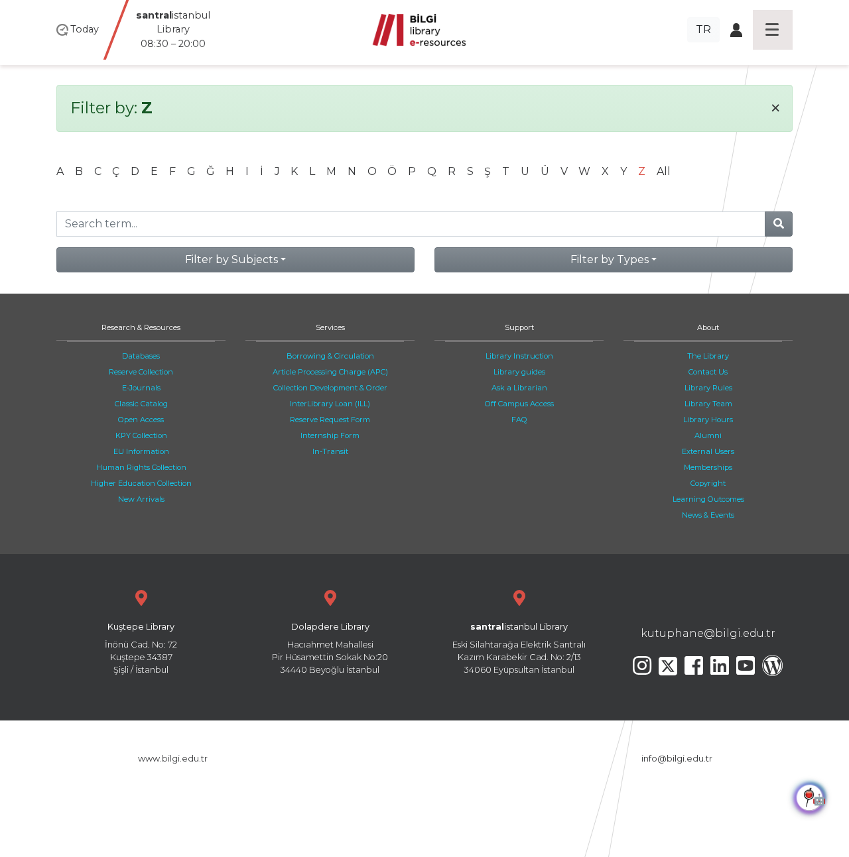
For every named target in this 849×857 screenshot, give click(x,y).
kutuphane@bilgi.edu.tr (708, 633)
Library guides (519, 371)
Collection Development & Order (330, 387)
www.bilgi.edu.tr (173, 759)
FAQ (519, 419)
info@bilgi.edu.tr (676, 759)
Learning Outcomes (708, 499)
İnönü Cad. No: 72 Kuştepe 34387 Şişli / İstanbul (141, 648)
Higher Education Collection (141, 483)
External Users (708, 451)
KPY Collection (141, 435)
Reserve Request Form (330, 419)
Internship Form (329, 435)
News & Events (708, 515)
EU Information (141, 451)
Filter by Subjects (231, 259)
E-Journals (141, 387)
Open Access (141, 419)
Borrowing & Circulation (330, 356)
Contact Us (708, 371)
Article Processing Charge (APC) (330, 371)
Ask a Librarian (519, 387)
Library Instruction (519, 356)
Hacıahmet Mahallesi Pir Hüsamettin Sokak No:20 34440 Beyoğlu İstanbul (330, 648)
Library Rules (708, 387)
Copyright (708, 483)
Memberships (708, 467)
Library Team (708, 403)
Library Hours (708, 419)
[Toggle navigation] (773, 30)
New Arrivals (141, 499)
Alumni (708, 435)
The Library (708, 356)
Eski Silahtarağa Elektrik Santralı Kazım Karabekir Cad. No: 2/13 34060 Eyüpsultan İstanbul (519, 648)
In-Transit (330, 451)
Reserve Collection (141, 371)
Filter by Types (609, 259)
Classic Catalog (141, 403)
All (664, 171)
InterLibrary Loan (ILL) (330, 403)
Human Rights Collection (141, 467)
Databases (141, 356)
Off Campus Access (519, 403)
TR (703, 29)
